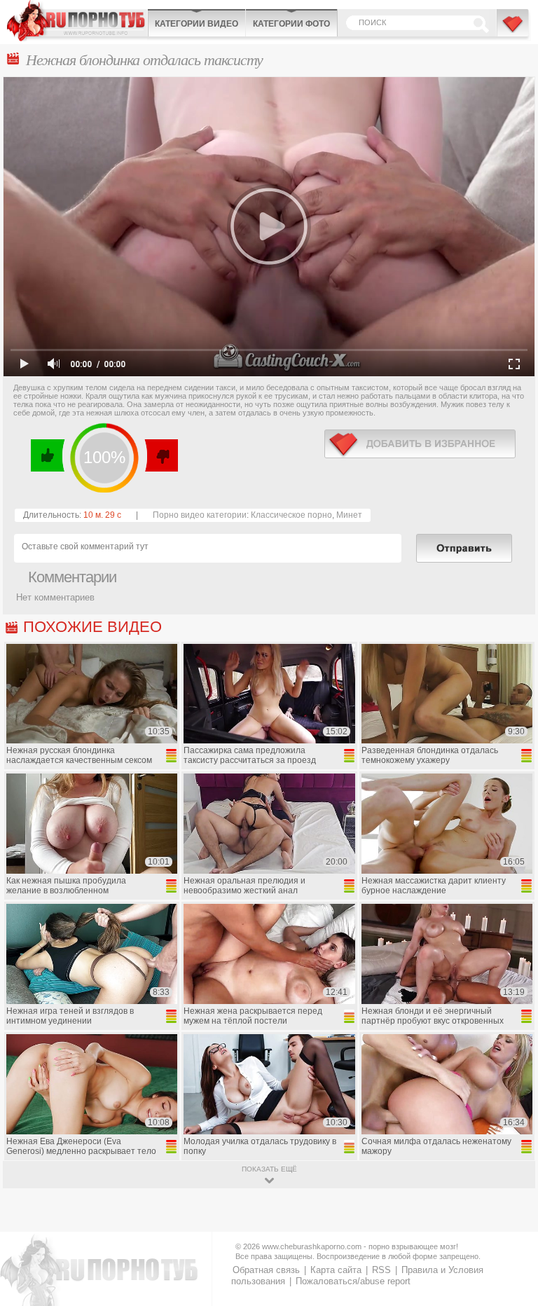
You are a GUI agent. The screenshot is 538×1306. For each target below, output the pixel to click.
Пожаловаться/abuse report (353, 1281)
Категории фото (291, 24)
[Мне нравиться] (48, 455)
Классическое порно (291, 515)
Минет (349, 515)
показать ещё (269, 1169)
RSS (381, 1270)
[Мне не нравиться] (161, 455)
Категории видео (196, 24)
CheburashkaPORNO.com (77, 20)
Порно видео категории (200, 515)
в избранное (420, 443)
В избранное (513, 30)
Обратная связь (266, 1270)
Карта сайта (335, 1270)
